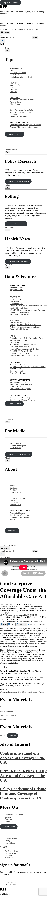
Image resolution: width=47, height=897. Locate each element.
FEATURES (15, 297)
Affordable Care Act (17, 68)
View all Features (14, 404)
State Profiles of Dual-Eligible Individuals (25, 398)
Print (5, 624)
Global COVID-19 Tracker (20, 353)
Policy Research (11, 150)
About (7, 458)
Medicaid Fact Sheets (18, 382)
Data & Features (11, 265)
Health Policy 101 (16, 304)
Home (2, 557)
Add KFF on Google (37, 624)
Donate (35, 29)
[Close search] (2, 41)
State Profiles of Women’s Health (22, 400)
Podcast (2, 735)
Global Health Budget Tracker (21, 351)
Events (12, 500)
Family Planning (39, 692)
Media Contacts (16, 443)
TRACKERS (15, 342)
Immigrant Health (16, 85)
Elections (13, 71)
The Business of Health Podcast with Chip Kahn (28, 306)
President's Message (17, 513)
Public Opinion (15, 102)
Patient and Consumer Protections (22, 100)
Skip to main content (10, 3)
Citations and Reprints (18, 445)
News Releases (15, 448)
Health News (10, 227)
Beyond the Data (16, 290)
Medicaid (13, 89)
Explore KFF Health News (18, 261)
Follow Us (12, 29)
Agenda (2, 707)
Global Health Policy (18, 73)
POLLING (14, 320)
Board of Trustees (16, 492)
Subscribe (3, 29)
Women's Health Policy (18, 117)
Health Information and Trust (21, 77)
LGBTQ (13, 87)
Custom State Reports (18, 373)
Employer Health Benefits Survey (22, 312)
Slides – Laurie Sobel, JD (8, 715)
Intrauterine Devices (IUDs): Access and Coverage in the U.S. (23, 775)
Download (12, 735)
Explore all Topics (14, 134)
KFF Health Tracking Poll (20, 323)
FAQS (12, 336)
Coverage (29, 692)
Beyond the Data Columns (20, 517)
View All (13, 519)
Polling (7, 185)
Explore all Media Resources (19, 454)
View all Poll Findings (16, 224)
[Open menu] (1, 35)
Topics (7, 48)
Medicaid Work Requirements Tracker (24, 349)
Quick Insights (15, 299)
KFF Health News (13, 248)
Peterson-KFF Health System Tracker (24, 127)
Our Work (13, 490)
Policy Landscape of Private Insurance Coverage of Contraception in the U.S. (23, 793)
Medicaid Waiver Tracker (19, 347)
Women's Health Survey (19, 329)
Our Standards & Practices (20, 515)
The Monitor (14, 301)
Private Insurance (16, 104)
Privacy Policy (10, 882)
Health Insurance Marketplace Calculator (25, 125)
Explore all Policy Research (18, 181)
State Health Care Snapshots (20, 389)
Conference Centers (24, 29)
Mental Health (15, 98)
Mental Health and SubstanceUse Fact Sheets (21, 385)
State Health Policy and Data (21, 112)
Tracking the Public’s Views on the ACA (25, 325)
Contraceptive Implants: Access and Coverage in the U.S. (22, 758)
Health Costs (14, 75)
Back (7, 50)
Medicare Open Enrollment (20, 340)
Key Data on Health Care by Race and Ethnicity (28, 367)
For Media (9, 419)
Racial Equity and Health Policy (22, 110)
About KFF (12, 531)
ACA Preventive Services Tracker (22, 345)
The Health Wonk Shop (19, 308)
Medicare (13, 92)
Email (12, 624)
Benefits (21, 692)
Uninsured (14, 114)
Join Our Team (15, 505)
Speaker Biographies (6, 711)
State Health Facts (16, 371)
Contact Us (14, 503)
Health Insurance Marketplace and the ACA (26, 338)
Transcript (3, 719)
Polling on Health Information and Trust (25, 327)
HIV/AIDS (14, 83)
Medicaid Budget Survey (19, 314)
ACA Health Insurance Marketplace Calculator (27, 310)
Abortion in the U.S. (17, 364)
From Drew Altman (17, 288)
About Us (13, 486)
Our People (14, 488)
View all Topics (9, 827)
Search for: (4, 37)
